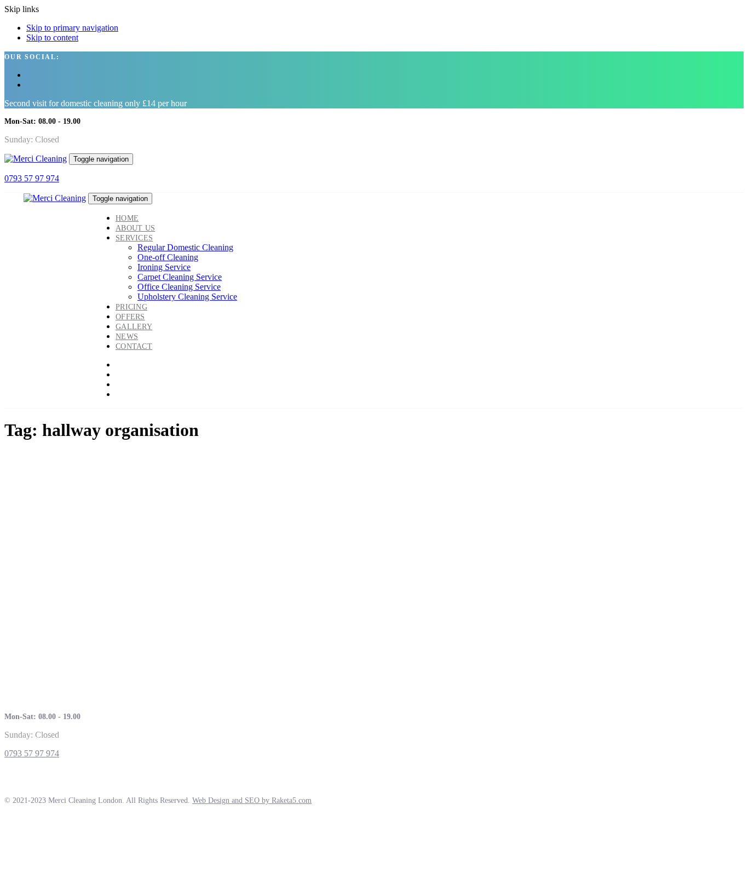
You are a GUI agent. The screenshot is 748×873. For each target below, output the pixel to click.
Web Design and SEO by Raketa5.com (252, 800)
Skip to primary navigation (72, 27)
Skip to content (52, 37)
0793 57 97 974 (31, 178)
